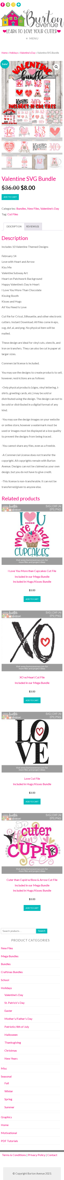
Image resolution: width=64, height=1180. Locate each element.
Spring (8, 1099)
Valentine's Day (28, 52)
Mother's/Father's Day (18, 1018)
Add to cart (10, 197)
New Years (11, 1058)
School (5, 980)
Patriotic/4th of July (16, 1026)
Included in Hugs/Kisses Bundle (32, 581)
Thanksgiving (12, 1042)
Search (41, 931)
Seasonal (6, 1076)
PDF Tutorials (9, 1141)
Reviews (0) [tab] (32, 226)
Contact (52, 1155)
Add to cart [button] (32, 599)
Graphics (6, 1117)
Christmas (10, 1050)
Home (5, 52)
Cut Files (12, 214)
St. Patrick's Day (14, 1002)
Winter (8, 1091)
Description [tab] (14, 226)
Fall (6, 1083)
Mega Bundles (9, 956)
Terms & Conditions (14, 1155)
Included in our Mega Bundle (32, 576)
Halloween (11, 1034)
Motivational (9, 1133)
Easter (8, 1010)
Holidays (13, 52)
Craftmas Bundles (12, 972)
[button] (56, 67)
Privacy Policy (36, 1155)
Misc (4, 1068)
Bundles (21, 208)
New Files (33, 208)
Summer (9, 1107)
